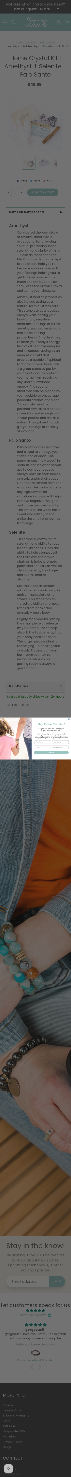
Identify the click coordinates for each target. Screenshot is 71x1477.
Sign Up (51, 752)
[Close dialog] (69, 719)
